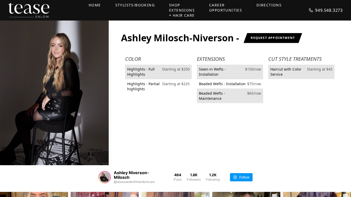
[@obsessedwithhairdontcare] (104, 177)
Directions (269, 5)
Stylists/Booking (135, 5)
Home (95, 5)
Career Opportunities (225, 8)
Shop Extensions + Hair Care (182, 10)
